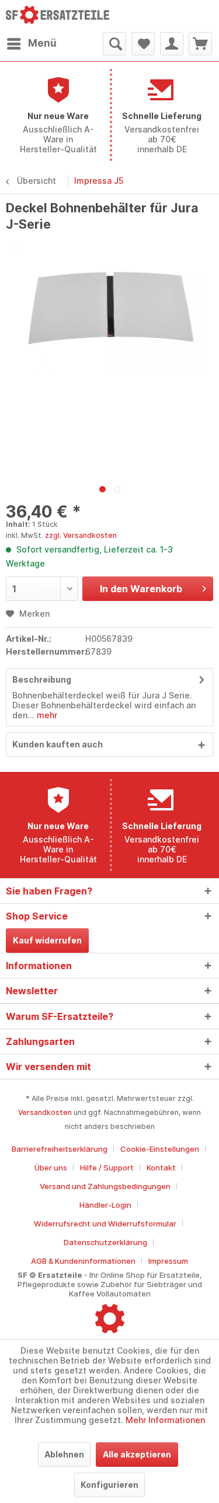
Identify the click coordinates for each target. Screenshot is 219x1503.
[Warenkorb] (200, 43)
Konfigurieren (109, 1485)
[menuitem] (31, 43)
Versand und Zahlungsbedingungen (105, 1186)
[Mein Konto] (171, 43)
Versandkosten (45, 1112)
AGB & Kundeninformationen (83, 1261)
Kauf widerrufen (47, 940)
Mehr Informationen (165, 1420)
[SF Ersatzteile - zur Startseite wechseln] (58, 16)
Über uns (50, 1167)
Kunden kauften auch (57, 744)
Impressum (168, 1261)
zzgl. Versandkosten (81, 535)
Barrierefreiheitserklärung (59, 1149)
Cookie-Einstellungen (159, 1149)
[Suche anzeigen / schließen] (114, 43)
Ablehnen (64, 1454)
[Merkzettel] (143, 43)
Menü (42, 43)
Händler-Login (105, 1205)
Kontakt (161, 1167)
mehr (45, 715)
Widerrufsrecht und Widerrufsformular (105, 1223)
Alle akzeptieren (137, 1454)
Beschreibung (41, 679)
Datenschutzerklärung (105, 1242)
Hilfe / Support (107, 1167)
